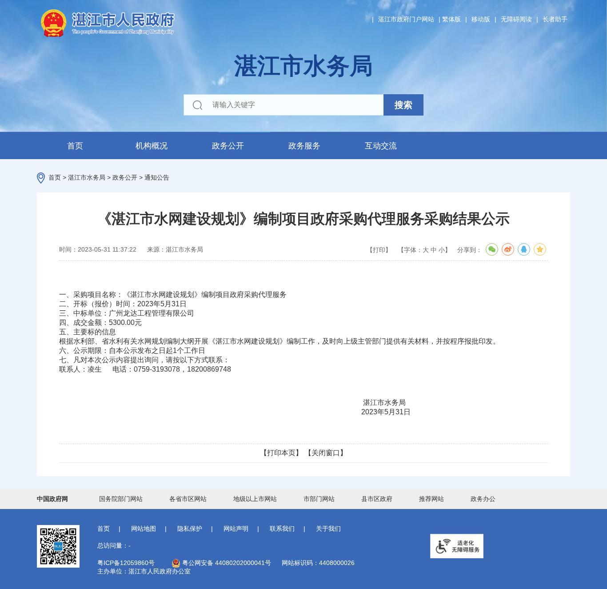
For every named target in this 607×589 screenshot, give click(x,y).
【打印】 (379, 249)
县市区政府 (376, 498)
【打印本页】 (281, 453)
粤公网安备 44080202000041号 (225, 562)
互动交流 (381, 145)
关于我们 (328, 528)
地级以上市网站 (255, 498)
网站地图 (143, 528)
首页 (75, 145)
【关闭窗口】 (325, 453)
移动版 (480, 19)
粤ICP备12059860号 (126, 562)
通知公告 (156, 177)
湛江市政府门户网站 (406, 19)
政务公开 (228, 145)
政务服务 (304, 145)
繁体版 (451, 19)
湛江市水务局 (86, 177)
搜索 (403, 105)
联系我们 (282, 528)
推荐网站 (431, 498)
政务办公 (483, 498)
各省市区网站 (188, 498)
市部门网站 (319, 498)
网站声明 (236, 528)
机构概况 (152, 145)
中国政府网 (52, 498)
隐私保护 (189, 528)
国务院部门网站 (121, 498)
